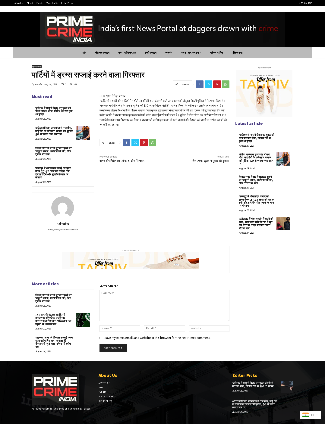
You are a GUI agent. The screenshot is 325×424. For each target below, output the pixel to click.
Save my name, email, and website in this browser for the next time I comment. (157, 338)
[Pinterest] (217, 84)
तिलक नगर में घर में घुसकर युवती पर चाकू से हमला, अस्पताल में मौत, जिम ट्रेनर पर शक (53, 151)
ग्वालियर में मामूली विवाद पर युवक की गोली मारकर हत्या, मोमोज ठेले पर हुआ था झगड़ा (53, 111)
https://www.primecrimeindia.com (62, 229)
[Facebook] (200, 84)
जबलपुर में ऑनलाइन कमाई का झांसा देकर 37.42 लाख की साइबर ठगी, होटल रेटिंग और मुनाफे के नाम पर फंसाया (53, 173)
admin (38, 84)
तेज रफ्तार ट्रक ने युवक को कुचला (210, 161)
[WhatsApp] (225, 84)
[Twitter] (208, 84)
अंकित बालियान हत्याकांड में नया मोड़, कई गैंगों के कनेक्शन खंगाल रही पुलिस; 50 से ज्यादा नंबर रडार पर (54, 131)
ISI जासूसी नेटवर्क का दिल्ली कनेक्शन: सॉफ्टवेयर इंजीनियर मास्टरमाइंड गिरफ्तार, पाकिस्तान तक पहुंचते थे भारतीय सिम (53, 319)
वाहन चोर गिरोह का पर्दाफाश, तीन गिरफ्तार (121, 161)
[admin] (62, 207)
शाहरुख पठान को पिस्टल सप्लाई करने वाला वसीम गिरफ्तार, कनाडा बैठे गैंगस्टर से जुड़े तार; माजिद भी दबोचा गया (54, 342)
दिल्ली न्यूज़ (36, 67)
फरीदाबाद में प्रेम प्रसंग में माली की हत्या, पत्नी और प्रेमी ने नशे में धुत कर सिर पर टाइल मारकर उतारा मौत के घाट (256, 223)
